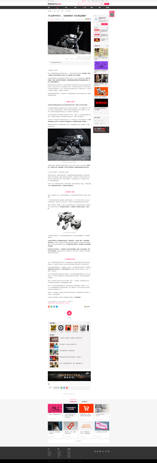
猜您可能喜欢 (97, 117)
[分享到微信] (86, 19)
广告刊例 (59, 455)
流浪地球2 (97, 123)
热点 (95, 120)
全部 (88, 323)
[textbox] (89, 4)
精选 (62, 11)
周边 (101, 123)
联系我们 (59, 452)
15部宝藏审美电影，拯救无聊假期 (67, 350)
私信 (104, 24)
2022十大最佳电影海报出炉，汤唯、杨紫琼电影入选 (71, 363)
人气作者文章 (68, 11)
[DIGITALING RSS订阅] (105, 451)
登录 (48, 0)
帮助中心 (68, 451)
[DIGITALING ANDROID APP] (95, 451)
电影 (102, 120)
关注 (97, 24)
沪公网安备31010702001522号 (72, 461)
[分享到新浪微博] (88, 19)
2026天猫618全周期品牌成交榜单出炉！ (104, 31)
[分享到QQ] (90, 19)
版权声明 (68, 455)
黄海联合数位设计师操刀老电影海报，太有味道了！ (71, 357)
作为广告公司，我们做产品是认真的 (100, 58)
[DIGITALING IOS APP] (97, 451)
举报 (77, 19)
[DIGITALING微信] (100, 451)
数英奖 (107, 7)
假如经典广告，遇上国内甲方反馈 (100, 71)
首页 (49, 7)
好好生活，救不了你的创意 (100, 96)
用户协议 (68, 454)
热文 (58, 11)
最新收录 (50, 11)
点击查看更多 (78, 441)
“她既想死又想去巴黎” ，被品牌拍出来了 (100, 84)
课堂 (100, 7)
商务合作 (59, 454)
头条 (55, 11)
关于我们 (49, 451)
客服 (99, 0)
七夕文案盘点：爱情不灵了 (102, 431)
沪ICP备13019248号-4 (62, 461)
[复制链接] (57, 307)
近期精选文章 (97, 45)
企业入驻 (59, 451)
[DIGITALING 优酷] (108, 451)
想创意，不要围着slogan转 (55, 414)
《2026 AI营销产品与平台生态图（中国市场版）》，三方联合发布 (70, 416)
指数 (92, 7)
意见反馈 (68, 452)
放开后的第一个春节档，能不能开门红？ (68, 344)
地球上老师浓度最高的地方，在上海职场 (100, 109)
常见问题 (96, 0)
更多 (107, 45)
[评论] (85, 436)
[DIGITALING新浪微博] (103, 451)
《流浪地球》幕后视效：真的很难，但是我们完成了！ (71, 338)
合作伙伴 (49, 452)
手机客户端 (50, 454)
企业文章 (96, 27)
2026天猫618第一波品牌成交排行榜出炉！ (104, 35)
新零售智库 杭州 (102, 18)
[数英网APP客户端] (111, 14)
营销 (99, 120)
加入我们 (49, 455)
